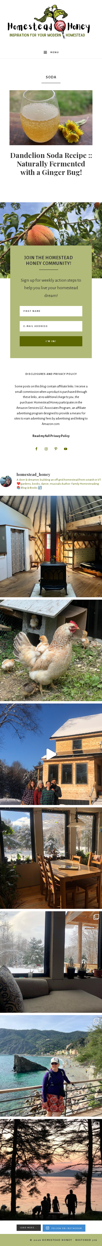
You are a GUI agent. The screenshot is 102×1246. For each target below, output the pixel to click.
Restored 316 (86, 1240)
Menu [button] (54, 52)
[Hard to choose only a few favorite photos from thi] (51, 1066)
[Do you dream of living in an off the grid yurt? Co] (51, 546)
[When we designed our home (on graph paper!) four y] (51, 858)
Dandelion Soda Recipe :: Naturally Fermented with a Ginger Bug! (51, 163)
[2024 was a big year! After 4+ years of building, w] (51, 754)
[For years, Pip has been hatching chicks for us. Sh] (51, 650)
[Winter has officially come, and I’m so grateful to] (51, 962)
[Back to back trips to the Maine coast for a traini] (51, 1170)
